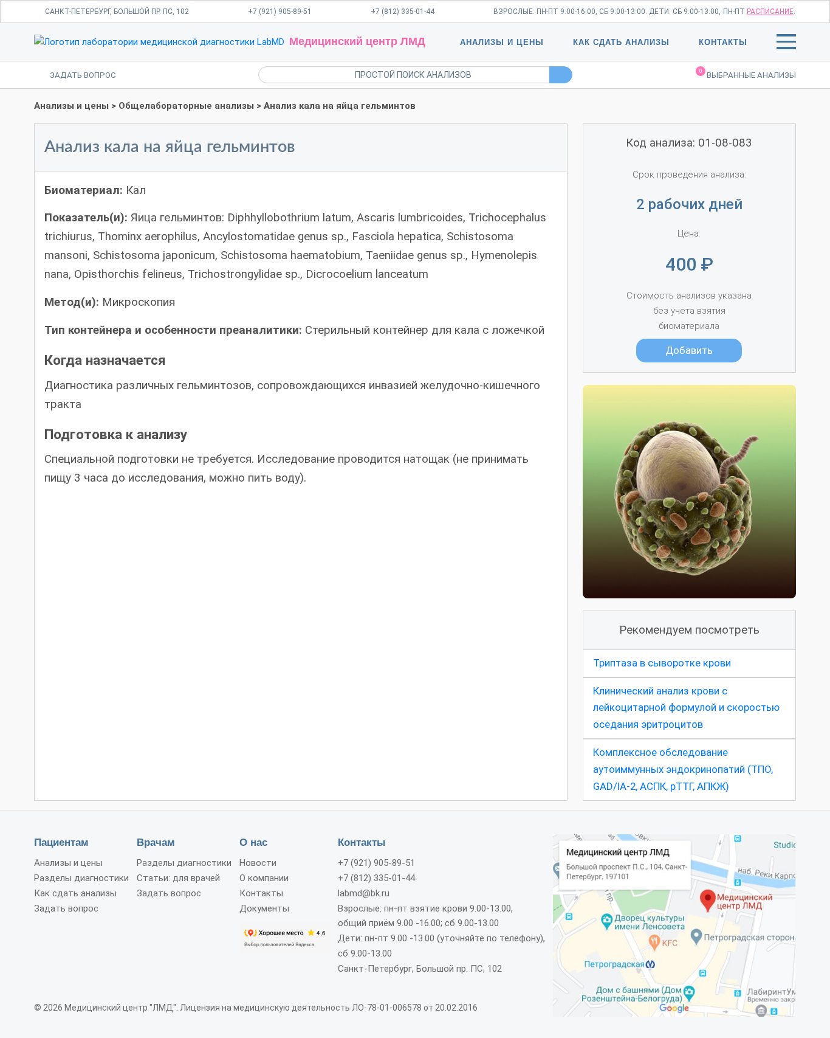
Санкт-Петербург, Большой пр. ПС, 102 (117, 11)
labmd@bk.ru (363, 893)
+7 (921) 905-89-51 (280, 11)
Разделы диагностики (81, 878)
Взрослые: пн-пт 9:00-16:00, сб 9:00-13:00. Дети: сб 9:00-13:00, (607, 11)
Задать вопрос (66, 908)
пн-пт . (759, 11)
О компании (264, 878)
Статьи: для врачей (178, 878)
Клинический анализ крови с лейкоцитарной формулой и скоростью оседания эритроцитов (686, 708)
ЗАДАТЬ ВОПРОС (83, 75)
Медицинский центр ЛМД (357, 41)
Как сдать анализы (621, 42)
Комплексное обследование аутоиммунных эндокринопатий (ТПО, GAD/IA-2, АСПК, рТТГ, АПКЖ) (683, 769)
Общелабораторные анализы (186, 105)
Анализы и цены (502, 42)
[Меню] (786, 44)
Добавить (689, 350)
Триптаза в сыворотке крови (662, 663)
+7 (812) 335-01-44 (402, 11)
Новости (257, 862)
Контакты (723, 42)
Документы (264, 908)
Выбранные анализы (747, 74)
